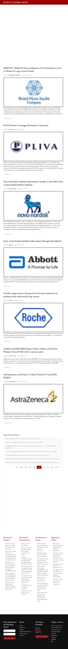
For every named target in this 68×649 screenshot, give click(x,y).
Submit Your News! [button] (41, 636)
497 (26, 467)
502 (48, 467)
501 (43, 467)
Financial (11, 129)
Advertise (22, 627)
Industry (37, 628)
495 (17, 467)
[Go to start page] (12, 466)
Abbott (11, 245)
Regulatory (38, 632)
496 (21, 467)
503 (52, 467)
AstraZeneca (12, 381)
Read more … (8, 118)
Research (38, 630)
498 (30, 467)
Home (21, 625)
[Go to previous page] (14, 466)
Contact (21, 635)
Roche (10, 300)
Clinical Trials (12, 355)
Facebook (54, 635)
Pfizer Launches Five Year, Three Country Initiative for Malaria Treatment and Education (32, 462)
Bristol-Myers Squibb (14, 75)
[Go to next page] (60, 466)
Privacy (21, 629)
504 (57, 467)
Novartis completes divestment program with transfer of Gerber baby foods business (31, 451)
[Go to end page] (62, 466)
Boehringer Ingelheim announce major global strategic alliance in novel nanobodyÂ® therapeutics (30, 447)
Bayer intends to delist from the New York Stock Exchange (23, 438)
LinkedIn (53, 639)
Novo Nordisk (12, 188)
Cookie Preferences (25, 631)
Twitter (53, 637)
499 (34, 467)
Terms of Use (23, 633)
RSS (52, 641)
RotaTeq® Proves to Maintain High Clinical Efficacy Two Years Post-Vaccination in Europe (32, 458)
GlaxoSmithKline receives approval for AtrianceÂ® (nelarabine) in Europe (27, 455)
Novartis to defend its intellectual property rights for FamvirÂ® (24, 442)
